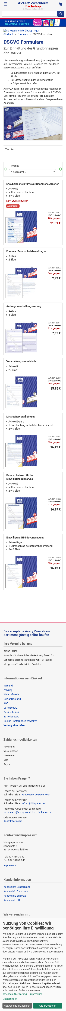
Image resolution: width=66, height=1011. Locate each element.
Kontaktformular (13, 821)
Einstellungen (9, 998)
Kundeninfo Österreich (16, 891)
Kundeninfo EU (12, 900)
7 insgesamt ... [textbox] (19, 171)
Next (60, 169)
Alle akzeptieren (47, 1005)
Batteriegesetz (11, 716)
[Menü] (5, 4)
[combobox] (29, 14)
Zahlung (8, 690)
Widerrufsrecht (12, 694)
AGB (6, 703)
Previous (5, 169)
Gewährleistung (12, 698)
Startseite (9, 34)
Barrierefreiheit (12, 712)
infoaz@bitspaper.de (33, 803)
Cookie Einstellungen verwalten (20, 721)
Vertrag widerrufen (14, 725)
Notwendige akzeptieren (17, 1005)
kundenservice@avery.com (36, 794)
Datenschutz (10, 707)
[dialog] (33, 964)
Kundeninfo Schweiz (15, 895)
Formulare (23, 34)
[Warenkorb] (60, 4)
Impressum (10, 865)
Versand (8, 685)
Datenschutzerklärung (14, 994)
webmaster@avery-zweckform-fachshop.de (27, 812)
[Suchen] (60, 14)
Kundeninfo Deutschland (17, 886)
